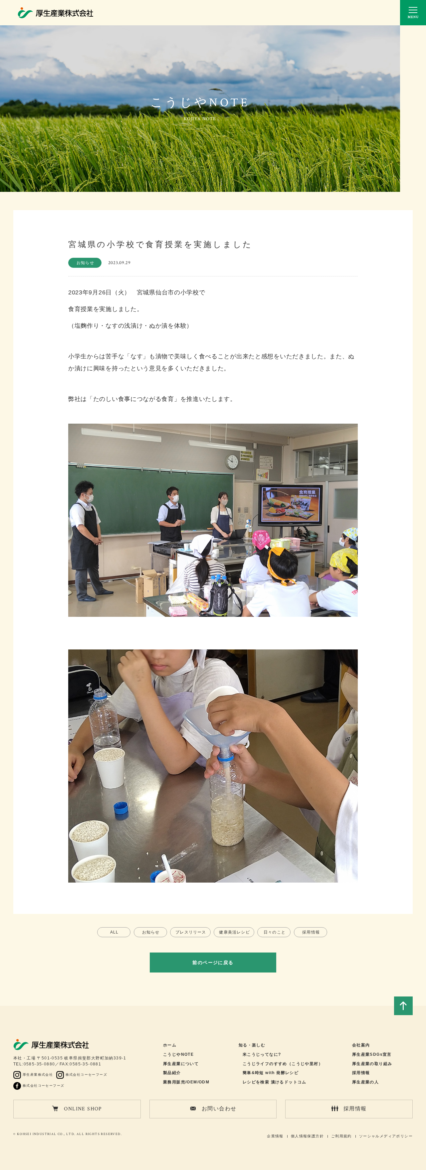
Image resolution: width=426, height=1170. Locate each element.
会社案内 (361, 1045)
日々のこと (275, 932)
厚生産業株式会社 (38, 1074)
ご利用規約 (341, 1136)
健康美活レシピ (234, 932)
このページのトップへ (403, 1005)
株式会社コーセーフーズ (86, 1074)
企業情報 (275, 1136)
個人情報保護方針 (307, 1136)
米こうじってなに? (262, 1054)
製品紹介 (172, 1072)
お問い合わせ (219, 1108)
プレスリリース (190, 932)
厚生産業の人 (365, 1082)
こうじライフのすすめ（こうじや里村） (283, 1063)
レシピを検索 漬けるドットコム (275, 1082)
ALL (114, 932)
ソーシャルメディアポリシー (386, 1136)
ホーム (169, 1045)
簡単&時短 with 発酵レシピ (271, 1072)
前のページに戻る (212, 962)
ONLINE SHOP (83, 1108)
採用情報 (311, 932)
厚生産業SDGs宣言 (372, 1054)
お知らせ (151, 932)
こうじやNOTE (178, 1054)
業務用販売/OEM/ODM (186, 1082)
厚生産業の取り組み (372, 1063)
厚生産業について (181, 1063)
